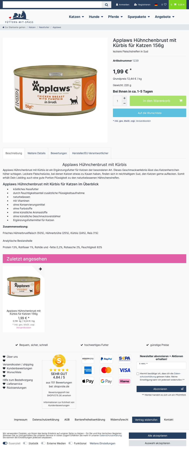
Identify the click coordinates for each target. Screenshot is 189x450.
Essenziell (14, 443)
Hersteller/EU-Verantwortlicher (90, 153)
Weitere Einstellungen (102, 443)
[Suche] (106, 4)
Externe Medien (56, 443)
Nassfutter (44, 27)
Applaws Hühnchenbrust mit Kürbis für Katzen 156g (24, 312)
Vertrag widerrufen (146, 419)
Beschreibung (14, 153)
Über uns (12, 356)
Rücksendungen (16, 387)
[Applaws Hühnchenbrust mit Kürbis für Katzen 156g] (55, 90)
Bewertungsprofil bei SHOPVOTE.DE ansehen (59, 394)
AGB (67, 419)
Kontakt (168, 419)
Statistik (33, 443)
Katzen (74, 17)
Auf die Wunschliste (149, 112)
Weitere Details (36, 153)
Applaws (57, 27)
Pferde (113, 17)
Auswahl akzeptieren (157, 443)
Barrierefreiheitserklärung (90, 419)
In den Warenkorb (156, 101)
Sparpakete (137, 17)
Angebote (163, 17)
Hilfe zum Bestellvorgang (18, 379)
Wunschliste (14, 372)
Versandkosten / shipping (18, 364)
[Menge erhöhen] (124, 98)
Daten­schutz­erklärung (45, 419)
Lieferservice (14, 383)
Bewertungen (59, 153)
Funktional (80, 443)
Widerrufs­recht (119, 419)
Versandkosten (143, 121)
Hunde (94, 17)
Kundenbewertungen (19, 368)
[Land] (155, 4)
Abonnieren (160, 388)
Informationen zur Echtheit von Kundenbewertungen (59, 404)
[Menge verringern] (124, 103)
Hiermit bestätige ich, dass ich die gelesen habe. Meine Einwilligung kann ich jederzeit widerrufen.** (162, 376)
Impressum (20, 419)
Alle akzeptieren (157, 435)
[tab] (14, 153)
